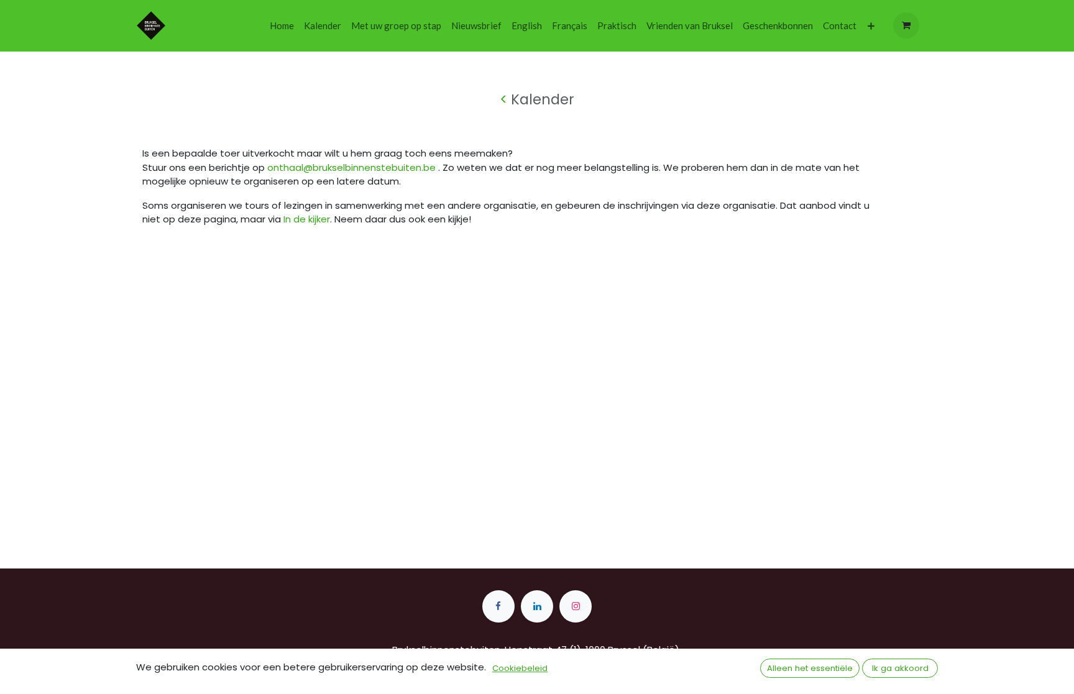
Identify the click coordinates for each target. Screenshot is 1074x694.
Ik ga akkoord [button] (900, 668)
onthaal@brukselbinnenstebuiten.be (351, 167)
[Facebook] (498, 606)
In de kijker (306, 219)
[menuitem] (282, 26)
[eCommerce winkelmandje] (906, 25)
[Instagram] (575, 606)
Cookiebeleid (520, 668)
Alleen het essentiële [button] (810, 668)
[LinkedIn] (537, 606)
